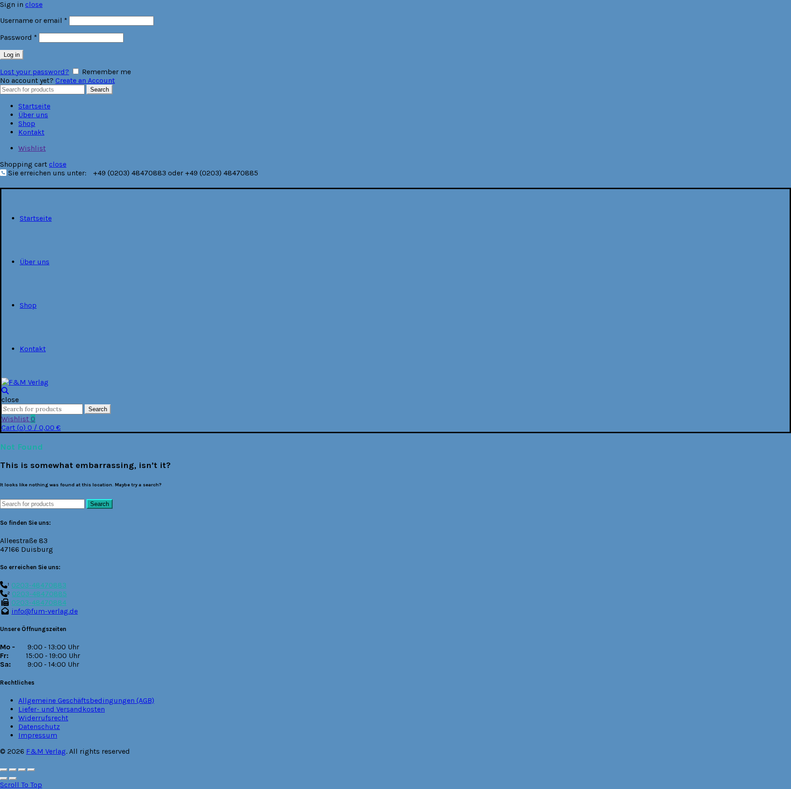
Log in (12, 54)
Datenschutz (39, 726)
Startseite (34, 106)
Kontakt (31, 132)
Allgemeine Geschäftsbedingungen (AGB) (86, 700)
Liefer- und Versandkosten (61, 709)
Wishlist (32, 148)
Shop (26, 123)
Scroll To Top (21, 784)
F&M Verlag (46, 751)
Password (18, 37)
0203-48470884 (38, 602)
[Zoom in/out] (31, 769)
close (34, 4)
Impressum (37, 735)
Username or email (33, 20)
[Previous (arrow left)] (3, 778)
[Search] (5, 390)
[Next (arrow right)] (12, 778)
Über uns (33, 114)
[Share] (12, 769)
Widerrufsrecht (43, 717)
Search (99, 89)
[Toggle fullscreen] (22, 769)
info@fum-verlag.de (44, 611)
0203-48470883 (38, 585)
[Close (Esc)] (3, 769)
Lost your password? (34, 71)
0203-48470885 (39, 593)
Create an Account (85, 80)
